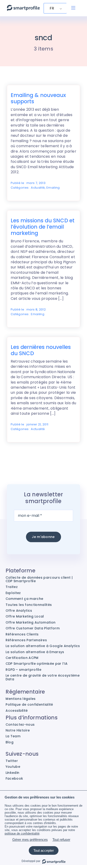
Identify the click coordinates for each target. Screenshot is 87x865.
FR (52, 8)
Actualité (38, 187)
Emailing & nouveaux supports (38, 98)
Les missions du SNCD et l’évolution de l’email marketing (42, 227)
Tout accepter (43, 850)
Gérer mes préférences (30, 840)
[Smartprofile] (23, 7)
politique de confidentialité (22, 833)
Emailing (53, 187)
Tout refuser (61, 840)
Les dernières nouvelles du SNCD (41, 350)
